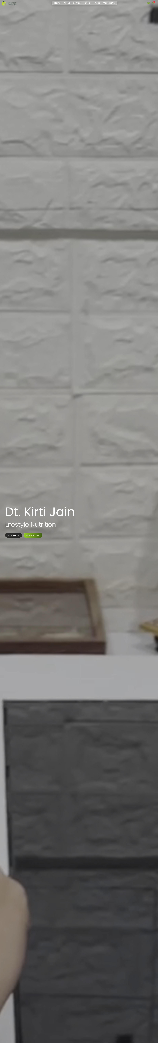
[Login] (148, 3)
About (67, 2)
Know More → (13, 535)
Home (57, 2)
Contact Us (109, 2)
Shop (87, 2)
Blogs (97, 2)
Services (77, 2)
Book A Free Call (33, 535)
